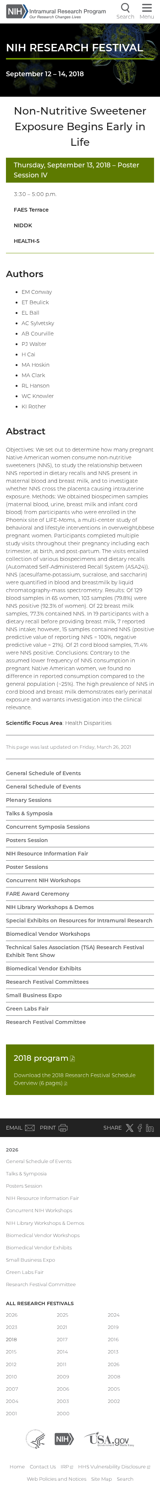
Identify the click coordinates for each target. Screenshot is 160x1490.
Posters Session (27, 840)
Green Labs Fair (27, 1008)
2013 (113, 1352)
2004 (12, 1401)
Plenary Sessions (28, 800)
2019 (113, 1327)
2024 (114, 1315)
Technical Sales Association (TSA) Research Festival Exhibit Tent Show (75, 951)
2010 (11, 1377)
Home (17, 1467)
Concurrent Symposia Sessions (48, 826)
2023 (11, 1327)
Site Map (101, 1479)
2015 (11, 1352)
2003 (63, 1401)
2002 (114, 1401)
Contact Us (43, 1467)
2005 (114, 1389)
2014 (62, 1352)
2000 (63, 1413)
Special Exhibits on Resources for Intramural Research (79, 920)
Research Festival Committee (46, 1022)
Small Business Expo (34, 995)
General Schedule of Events (43, 773)
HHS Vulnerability (114, 1467)
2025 (62, 1315)
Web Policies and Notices (56, 1479)
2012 (11, 1364)
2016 (113, 1339)
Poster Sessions (27, 867)
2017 (62, 1339)
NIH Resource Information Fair (47, 853)
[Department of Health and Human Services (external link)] (35, 1438)
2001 (11, 1413)
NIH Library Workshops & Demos (50, 907)
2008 (114, 1377)
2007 (12, 1389)
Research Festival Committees (47, 982)
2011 (62, 1364)
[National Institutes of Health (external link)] (64, 1438)
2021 (62, 1327)
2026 (12, 1150)
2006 (63, 1389)
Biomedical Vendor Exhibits (43, 968)
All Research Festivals (40, 1303)
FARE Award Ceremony (37, 893)
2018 (44, 1058)
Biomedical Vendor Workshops (48, 934)
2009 (63, 1377)
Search (125, 1479)
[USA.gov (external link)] (109, 1438)
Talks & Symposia (29, 813)
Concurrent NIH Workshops (43, 880)
